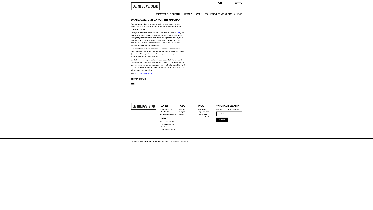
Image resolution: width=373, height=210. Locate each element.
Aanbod (187, 14)
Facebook (182, 109)
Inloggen (238, 3)
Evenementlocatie (203, 117)
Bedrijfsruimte (202, 114)
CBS (178, 33)
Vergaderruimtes (203, 112)
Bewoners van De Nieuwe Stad (218, 14)
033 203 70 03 (165, 127)
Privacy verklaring (175, 141)
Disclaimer (185, 141)
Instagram (182, 112)
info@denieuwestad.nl (167, 129)
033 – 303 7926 (165, 112)
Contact (238, 14)
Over (198, 14)
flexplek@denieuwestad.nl (169, 114)
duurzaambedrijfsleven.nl (144, 73)
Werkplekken (202, 109)
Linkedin (181, 114)
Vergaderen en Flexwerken (168, 14)
